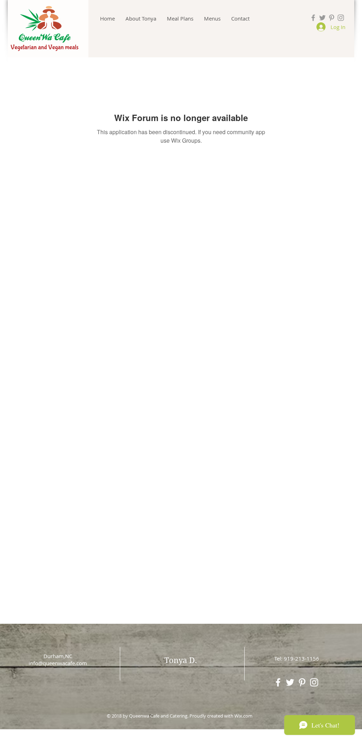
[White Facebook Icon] (278, 682)
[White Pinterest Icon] (302, 682)
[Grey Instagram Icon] (341, 17)
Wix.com (243, 716)
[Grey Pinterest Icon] (331, 17)
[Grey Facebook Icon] (313, 17)
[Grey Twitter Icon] (322, 17)
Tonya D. (180, 660)
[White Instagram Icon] (314, 682)
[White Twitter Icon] (290, 682)
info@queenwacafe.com (58, 663)
